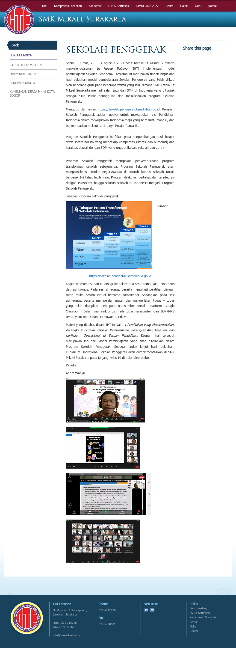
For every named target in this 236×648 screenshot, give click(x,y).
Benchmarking (198, 608)
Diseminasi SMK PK (23, 74)
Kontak (194, 631)
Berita (193, 622)
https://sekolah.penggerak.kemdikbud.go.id (129, 109)
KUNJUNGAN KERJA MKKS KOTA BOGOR (32, 93)
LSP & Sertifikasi (200, 613)
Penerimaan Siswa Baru (204, 617)
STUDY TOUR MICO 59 (26, 65)
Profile (194, 603)
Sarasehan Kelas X (22, 83)
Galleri (194, 626)
